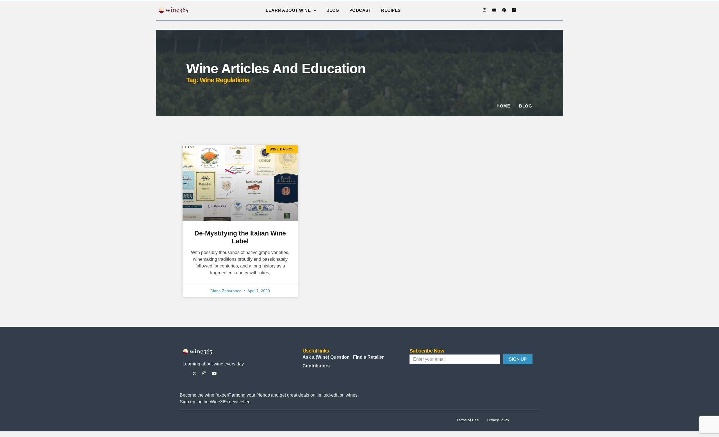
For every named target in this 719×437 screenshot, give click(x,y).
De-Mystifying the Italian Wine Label (240, 237)
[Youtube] (494, 10)
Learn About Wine (288, 10)
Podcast (360, 10)
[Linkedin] (514, 10)
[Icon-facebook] (475, 10)
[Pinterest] (504, 10)
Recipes (391, 10)
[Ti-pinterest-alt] (224, 373)
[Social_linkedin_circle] (234, 373)
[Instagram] (484, 10)
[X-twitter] (194, 373)
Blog (332, 10)
